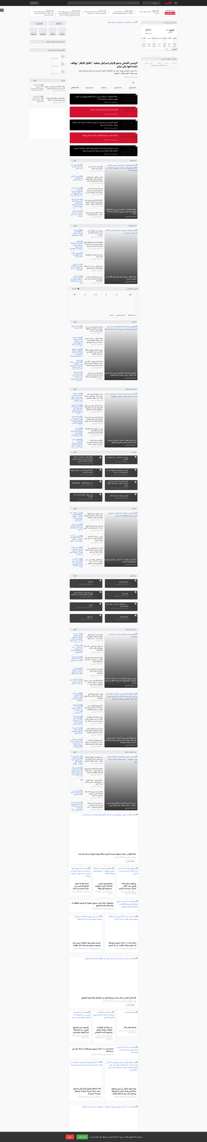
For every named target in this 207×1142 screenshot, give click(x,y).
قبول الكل (82, 1137)
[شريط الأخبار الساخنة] (32, 12)
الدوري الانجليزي (132, 289)
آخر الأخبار (133, 160)
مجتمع (134, 322)
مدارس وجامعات (130, 629)
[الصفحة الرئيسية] (168, 3)
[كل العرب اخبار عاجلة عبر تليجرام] (54, 3)
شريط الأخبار (170, 11)
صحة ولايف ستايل (130, 752)
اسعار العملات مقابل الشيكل (55, 42)
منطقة (155, 3)
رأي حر (134, 452)
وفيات (63, 80)
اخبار (132, 857)
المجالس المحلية (131, 389)
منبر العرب (133, 576)
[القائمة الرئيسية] (175, 3)
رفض (70, 1137)
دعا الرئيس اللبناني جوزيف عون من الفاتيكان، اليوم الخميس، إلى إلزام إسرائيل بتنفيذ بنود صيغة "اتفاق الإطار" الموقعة (107, 72)
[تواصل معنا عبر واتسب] (45, 3)
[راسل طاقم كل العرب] (50, 3)
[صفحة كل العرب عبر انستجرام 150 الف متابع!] (62, 3)
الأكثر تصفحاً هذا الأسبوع (57, 50)
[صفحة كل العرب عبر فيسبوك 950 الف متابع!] (58, 3)
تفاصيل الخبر (130, 861)
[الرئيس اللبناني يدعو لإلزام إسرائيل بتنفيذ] (103, 40)
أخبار (74, 160)
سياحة (134, 508)
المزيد (75, 225)
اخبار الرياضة (132, 226)
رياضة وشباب (130, 891)
